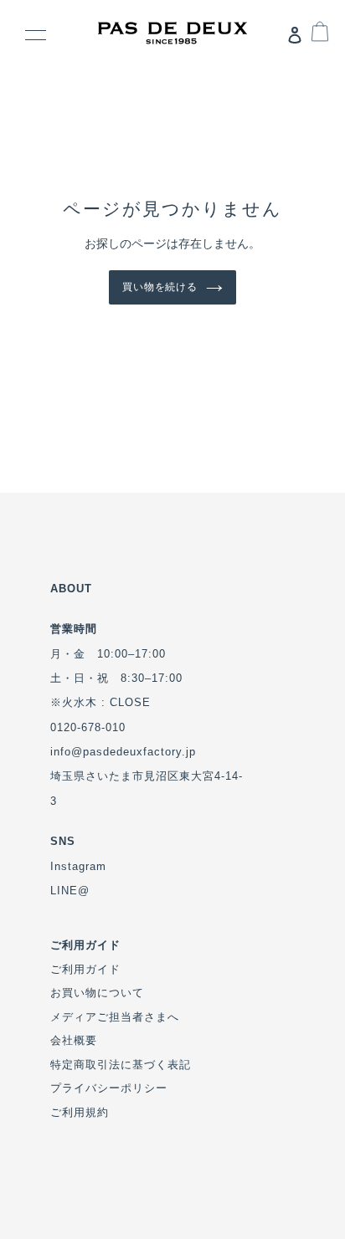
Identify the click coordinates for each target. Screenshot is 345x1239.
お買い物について (97, 992)
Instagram (78, 866)
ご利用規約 (79, 1112)
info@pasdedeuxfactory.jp (123, 751)
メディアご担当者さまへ (114, 1017)
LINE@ (70, 890)
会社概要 (73, 1040)
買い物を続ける (160, 287)
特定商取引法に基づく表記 (120, 1064)
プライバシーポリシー (108, 1088)
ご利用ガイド (85, 969)
